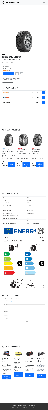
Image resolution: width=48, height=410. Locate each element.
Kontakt (14, 405)
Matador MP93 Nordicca (22, 150)
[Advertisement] (24, 16)
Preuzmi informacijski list (33, 223)
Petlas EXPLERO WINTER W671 (37, 150)
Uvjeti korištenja (32, 405)
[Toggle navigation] (44, 2)
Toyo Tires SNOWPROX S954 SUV (8, 151)
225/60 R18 (6, 59)
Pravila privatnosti (22, 405)
